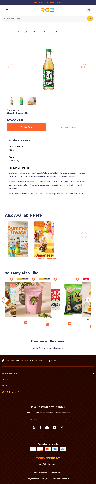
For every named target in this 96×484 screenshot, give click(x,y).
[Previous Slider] (11, 67)
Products (29, 361)
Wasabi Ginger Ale (47, 361)
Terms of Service (40, 473)
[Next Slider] (84, 67)
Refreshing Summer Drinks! (28, 32)
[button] (48, 324)
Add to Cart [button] (26, 127)
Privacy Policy (57, 473)
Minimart (15, 361)
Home (9, 32)
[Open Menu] (7, 10)
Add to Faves (70, 127)
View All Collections (47, 259)
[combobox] (48, 19)
